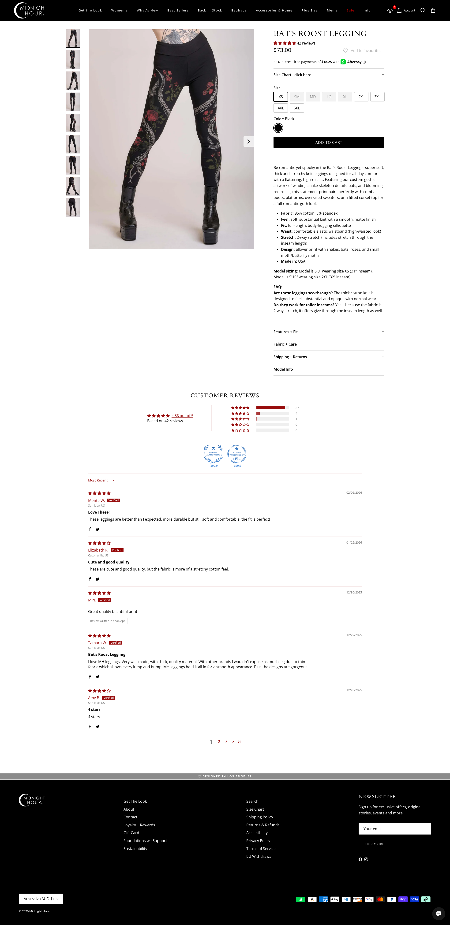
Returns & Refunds (263, 825)
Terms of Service (261, 848)
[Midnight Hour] (30, 10)
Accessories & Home (274, 10)
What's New (147, 10)
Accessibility (257, 832)
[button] (285, 43)
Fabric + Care (285, 344)
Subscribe (374, 844)
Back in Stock (210, 10)
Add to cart (329, 142)
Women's (119, 10)
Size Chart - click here (292, 74)
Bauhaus (239, 10)
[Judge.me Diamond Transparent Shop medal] (236, 454)
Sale (350, 10)
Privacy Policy (258, 840)
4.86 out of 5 (182, 415)
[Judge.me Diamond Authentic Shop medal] (213, 454)
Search (252, 801)
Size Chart (255, 809)
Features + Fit (286, 331)
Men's (332, 10)
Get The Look (135, 801)
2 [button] (219, 741)
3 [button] (226, 741)
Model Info (283, 369)
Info (367, 10)
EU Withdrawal (259, 856)
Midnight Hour (40, 911)
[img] (99, 493)
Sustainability (135, 848)
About (129, 809)
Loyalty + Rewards (139, 825)
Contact (130, 817)
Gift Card (131, 832)
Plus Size (310, 10)
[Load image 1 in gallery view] (171, 139)
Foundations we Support (145, 840)
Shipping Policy (259, 817)
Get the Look (90, 10)
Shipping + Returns (290, 356)
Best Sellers (178, 10)
